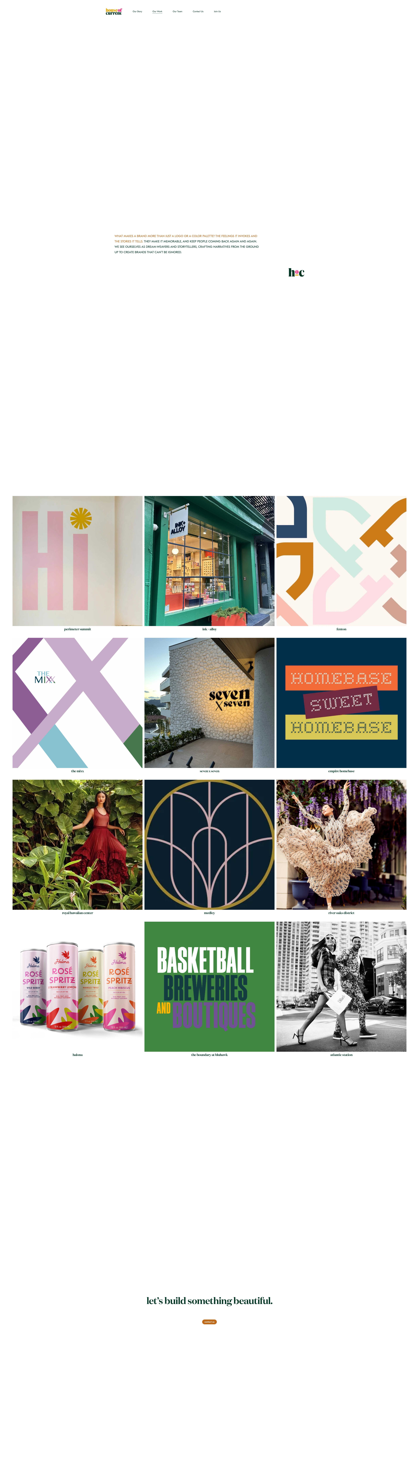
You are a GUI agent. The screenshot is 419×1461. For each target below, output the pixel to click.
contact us (209, 1322)
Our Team (177, 11)
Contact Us (198, 11)
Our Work (157, 11)
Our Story (137, 11)
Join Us (217, 11)
